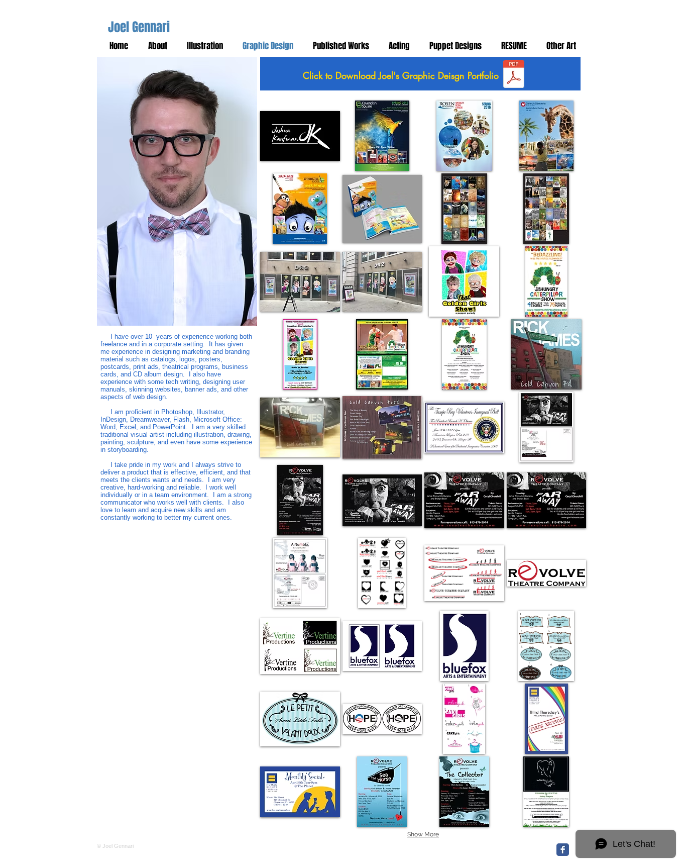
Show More (423, 834)
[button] (559, 46)
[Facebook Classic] (562, 849)
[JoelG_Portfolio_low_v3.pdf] (514, 74)
